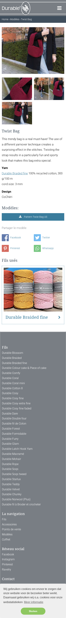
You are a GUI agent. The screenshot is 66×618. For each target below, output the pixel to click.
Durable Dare (10, 413)
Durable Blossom (12, 353)
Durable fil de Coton (14, 423)
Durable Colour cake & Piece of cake (24, 368)
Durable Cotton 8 (12, 388)
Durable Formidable (14, 433)
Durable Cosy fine (13, 398)
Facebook (15, 237)
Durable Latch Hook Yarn (17, 448)
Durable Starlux (11, 479)
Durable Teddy (11, 484)
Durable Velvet (11, 489)
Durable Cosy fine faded (16, 408)
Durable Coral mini (13, 383)
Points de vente (11, 529)
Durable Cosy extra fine (16, 403)
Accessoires (9, 524)
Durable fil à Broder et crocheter (21, 504)
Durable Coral (10, 378)
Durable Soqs (10, 469)
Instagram (8, 559)
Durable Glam (10, 443)
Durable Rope (10, 464)
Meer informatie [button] (33, 602)
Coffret (6, 539)
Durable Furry (10, 438)
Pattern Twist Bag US (35, 216)
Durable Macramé (13, 454)
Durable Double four (14, 418)
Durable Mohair (11, 459)
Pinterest (15, 248)
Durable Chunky (11, 494)
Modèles (7, 534)
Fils (4, 519)
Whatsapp (48, 248)
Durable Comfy (11, 373)
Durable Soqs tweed (14, 474)
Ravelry (6, 569)
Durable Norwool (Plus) (16, 499)
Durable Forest (11, 428)
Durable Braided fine (15, 173)
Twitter (46, 237)
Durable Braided (12, 358)
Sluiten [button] (33, 611)
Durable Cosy (10, 393)
